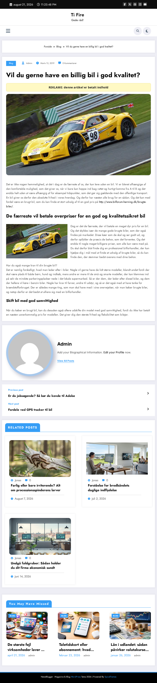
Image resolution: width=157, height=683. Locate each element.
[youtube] (145, 4)
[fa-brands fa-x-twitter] (130, 4)
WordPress (76, 676)
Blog (11, 63)
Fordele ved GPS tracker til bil (30, 410)
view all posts (65, 360)
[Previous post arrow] (148, 393)
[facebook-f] (125, 4)
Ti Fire (77, 14)
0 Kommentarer (70, 63)
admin (29, 63)
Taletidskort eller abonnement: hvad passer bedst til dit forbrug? (23, 647)
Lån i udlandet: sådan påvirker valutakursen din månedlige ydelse (78, 647)
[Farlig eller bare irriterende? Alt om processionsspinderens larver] (40, 458)
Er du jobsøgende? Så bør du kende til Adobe (41, 396)
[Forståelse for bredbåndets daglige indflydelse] (117, 458)
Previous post (15, 389)
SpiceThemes (110, 676)
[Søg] (138, 31)
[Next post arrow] (148, 409)
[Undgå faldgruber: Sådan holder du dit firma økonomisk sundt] (40, 536)
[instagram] (140, 4)
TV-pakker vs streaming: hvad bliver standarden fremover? (130, 647)
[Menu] (8, 31)
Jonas (18, 480)
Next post (13, 403)
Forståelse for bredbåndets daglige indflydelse (108, 487)
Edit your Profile (113, 352)
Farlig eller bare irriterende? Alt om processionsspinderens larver (36, 487)
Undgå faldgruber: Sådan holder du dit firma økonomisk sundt (36, 565)
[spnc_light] (147, 31)
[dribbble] (135, 4)
